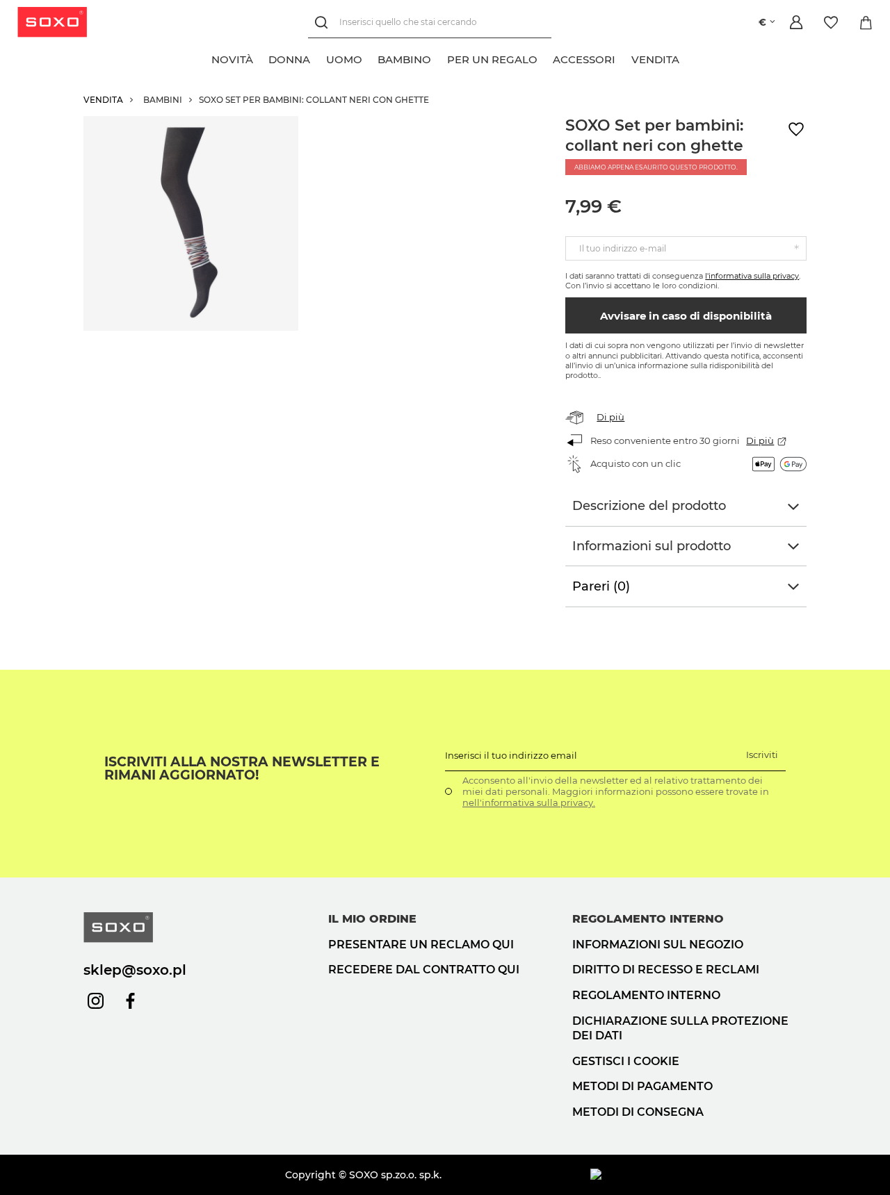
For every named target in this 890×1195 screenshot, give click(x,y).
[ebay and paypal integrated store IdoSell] (698, 1175)
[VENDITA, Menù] (686, 57)
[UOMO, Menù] (369, 57)
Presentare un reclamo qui (421, 944)
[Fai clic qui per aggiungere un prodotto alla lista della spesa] (796, 129)
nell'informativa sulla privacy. (528, 802)
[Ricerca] (323, 22)
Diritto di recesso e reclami (665, 969)
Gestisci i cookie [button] (625, 1061)
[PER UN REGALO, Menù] (545, 57)
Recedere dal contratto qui (423, 969)
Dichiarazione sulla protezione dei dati (680, 1028)
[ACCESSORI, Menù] (623, 57)
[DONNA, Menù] (317, 57)
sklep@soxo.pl (134, 970)
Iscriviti (762, 754)
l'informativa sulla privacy (752, 276)
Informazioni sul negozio (657, 944)
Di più (610, 416)
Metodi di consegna (638, 1112)
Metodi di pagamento (642, 1086)
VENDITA (103, 99)
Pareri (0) (601, 586)
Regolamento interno (646, 995)
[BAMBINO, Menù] (438, 57)
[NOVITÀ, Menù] (260, 57)
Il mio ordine (372, 918)
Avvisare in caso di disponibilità (686, 315)
